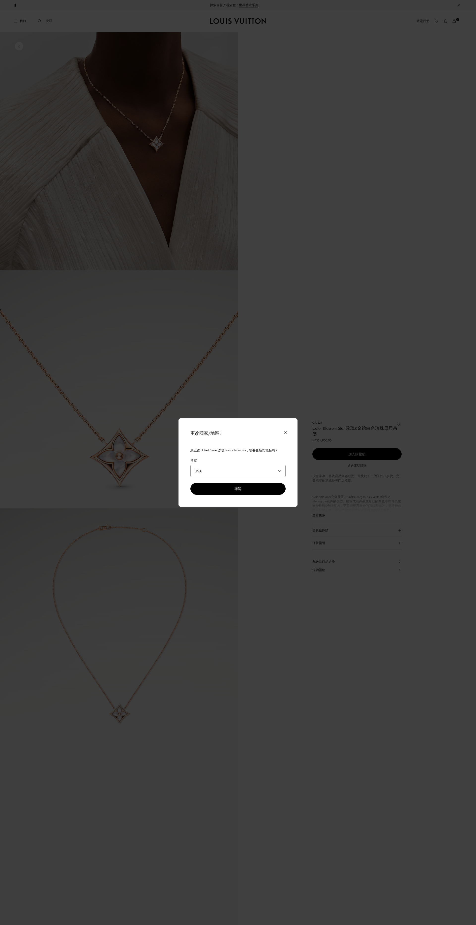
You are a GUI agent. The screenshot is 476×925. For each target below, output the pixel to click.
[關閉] (285, 432)
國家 (193, 460)
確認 (238, 488)
